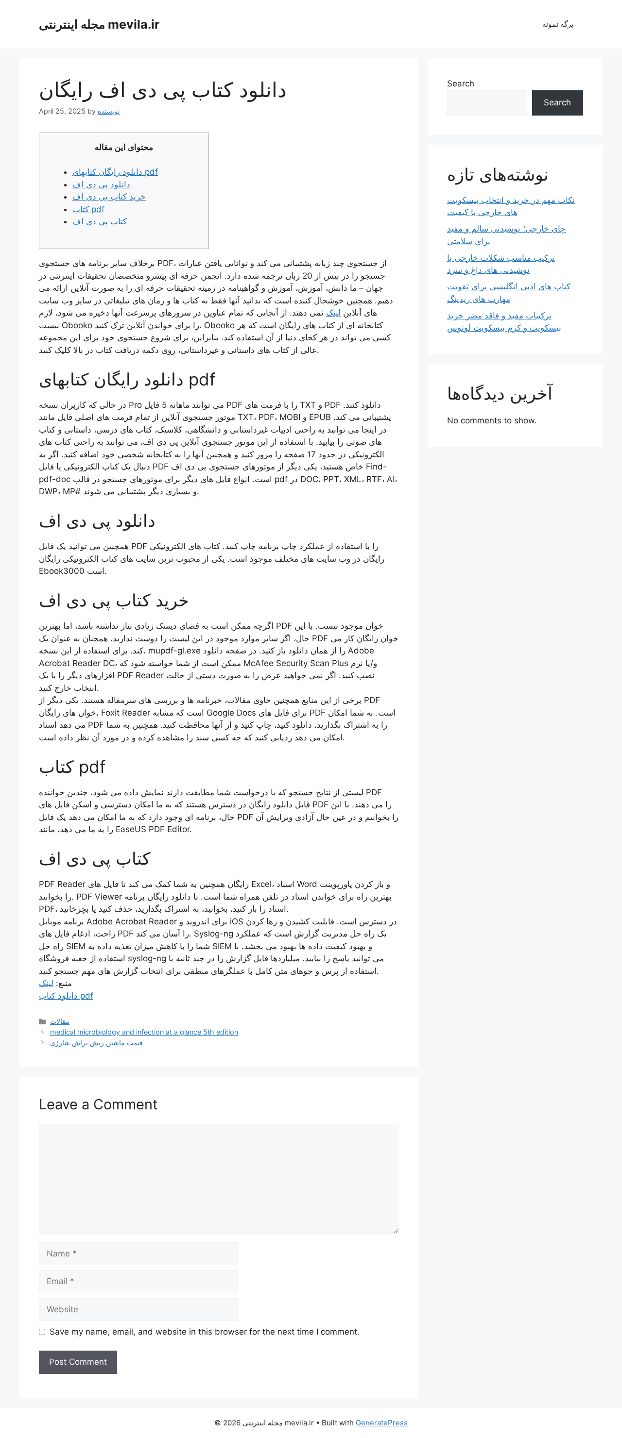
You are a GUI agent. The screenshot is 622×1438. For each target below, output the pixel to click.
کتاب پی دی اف (99, 221)
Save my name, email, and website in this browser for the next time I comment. (205, 1332)
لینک (333, 313)
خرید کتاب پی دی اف (109, 196)
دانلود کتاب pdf (66, 996)
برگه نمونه (557, 24)
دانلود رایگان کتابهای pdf (115, 172)
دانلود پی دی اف (101, 184)
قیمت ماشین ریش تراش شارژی (96, 1042)
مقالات (59, 1021)
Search (460, 83)
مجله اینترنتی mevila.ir (99, 24)
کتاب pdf (88, 209)
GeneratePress (382, 1422)
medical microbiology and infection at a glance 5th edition (144, 1032)
